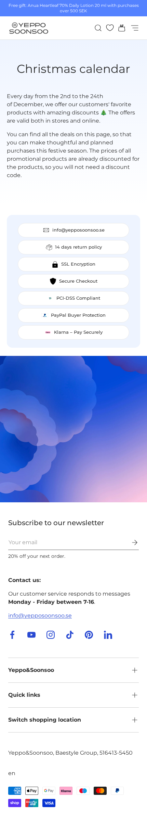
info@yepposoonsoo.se (40, 615)
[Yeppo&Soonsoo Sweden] (73, 429)
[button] (119, 27)
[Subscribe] (130, 542)
